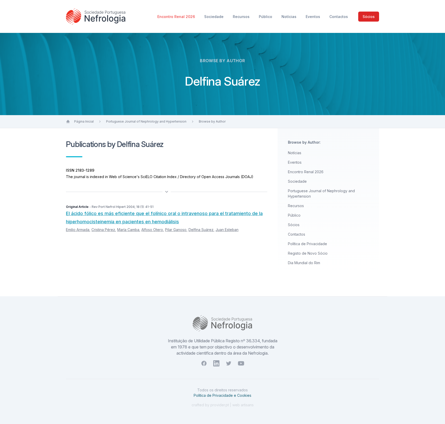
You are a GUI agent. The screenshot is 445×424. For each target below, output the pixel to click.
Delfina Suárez (201, 229)
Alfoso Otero (152, 229)
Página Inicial (84, 121)
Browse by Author (212, 121)
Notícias (289, 16)
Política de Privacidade (307, 244)
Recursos (242, 16)
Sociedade (214, 16)
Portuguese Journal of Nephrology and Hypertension (146, 121)
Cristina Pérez (103, 229)
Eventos (313, 16)
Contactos (338, 16)
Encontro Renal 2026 (176, 16)
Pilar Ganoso (175, 229)
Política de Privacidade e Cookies (222, 395)
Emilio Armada (77, 229)
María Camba (128, 229)
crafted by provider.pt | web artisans (223, 405)
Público (266, 16)
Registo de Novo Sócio (308, 253)
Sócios (369, 16)
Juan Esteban (227, 229)
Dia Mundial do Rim (304, 263)
